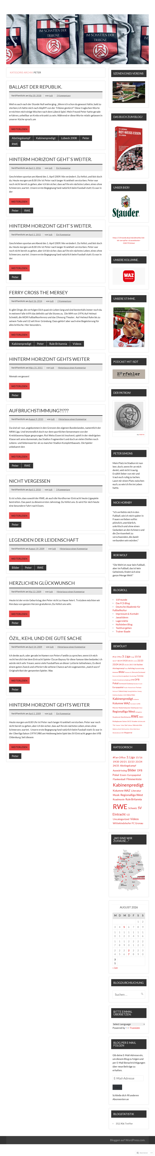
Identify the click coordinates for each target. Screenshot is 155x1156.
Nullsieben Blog (124, 624)
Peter (85, 138)
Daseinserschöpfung (123, 680)
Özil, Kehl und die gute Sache (45, 638)
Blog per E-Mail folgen (124, 1044)
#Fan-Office (117, 657)
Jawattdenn (122, 617)
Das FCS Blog (123, 603)
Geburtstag (122, 691)
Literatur (136, 790)
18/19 (119, 661)
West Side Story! (135, 729)
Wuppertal (128, 733)
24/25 (121, 664)
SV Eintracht (141, 721)
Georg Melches (132, 691)
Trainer (118, 725)
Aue (126, 668)
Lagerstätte (122, 620)
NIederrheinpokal (124, 708)
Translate (135, 1027)
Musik (116, 795)
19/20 (125, 660)
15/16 (138, 656)
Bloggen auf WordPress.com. (127, 1140)
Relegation (138, 712)
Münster (115, 708)
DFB (132, 680)
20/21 (130, 661)
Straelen (134, 721)
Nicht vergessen (29, 481)
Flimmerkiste (131, 687)
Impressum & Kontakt (127, 613)
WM (122, 733)
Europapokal (118, 687)
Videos (77, 343)
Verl (126, 725)
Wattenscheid (117, 729)
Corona (140, 676)
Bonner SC (128, 672)
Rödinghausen (117, 721)
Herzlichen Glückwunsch (42, 583)
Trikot (122, 725)
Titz (114, 725)
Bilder (15, 567)
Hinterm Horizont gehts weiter (49, 359)
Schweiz (132, 808)
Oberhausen (135, 708)
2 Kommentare (64, 301)
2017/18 (132, 665)
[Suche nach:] (129, 994)
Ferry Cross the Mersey (38, 292)
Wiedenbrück (117, 733)
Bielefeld (115, 672)
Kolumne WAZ (121, 703)
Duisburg (130, 684)
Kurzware (133, 703)
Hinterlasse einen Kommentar (72, 367)
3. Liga (126, 656)
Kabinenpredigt (46, 138)
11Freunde (121, 599)
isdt (51, 95)
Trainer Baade (123, 631)
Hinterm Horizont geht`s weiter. (50, 159)
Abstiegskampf (21, 138)
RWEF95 (141, 434)
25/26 (127, 665)
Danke (115, 680)
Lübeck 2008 (69, 138)
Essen (140, 683)
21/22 (135, 661)
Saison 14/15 (126, 721)
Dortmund (122, 684)
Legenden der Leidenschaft (44, 540)
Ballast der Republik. (35, 87)
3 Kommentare (63, 95)
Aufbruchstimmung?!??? (39, 410)
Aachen (140, 664)
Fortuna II (115, 691)
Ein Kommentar (63, 168)
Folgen (117, 1087)
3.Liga (132, 657)
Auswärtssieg (139, 668)
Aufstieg (131, 668)
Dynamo (135, 683)
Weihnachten (126, 729)
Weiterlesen (19, 129)
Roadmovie (116, 717)
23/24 (115, 664)
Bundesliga (133, 676)
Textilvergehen (124, 627)
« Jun (115, 967)
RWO (141, 717)
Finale (125, 687)
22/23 (140, 660)
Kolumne (136, 699)
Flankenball (119, 779)
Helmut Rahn (131, 695)
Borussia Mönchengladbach (121, 676)
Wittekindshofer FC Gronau (128, 823)
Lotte (138, 704)
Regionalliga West (124, 711)
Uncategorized (121, 819)
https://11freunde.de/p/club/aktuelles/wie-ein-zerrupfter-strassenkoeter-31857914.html (129, 240)
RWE (15, 144)
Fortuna (138, 687)
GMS (124, 695)
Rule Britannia (58, 343)
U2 (128, 814)
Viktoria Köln (137, 725)
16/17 (115, 661)
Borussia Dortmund (138, 672)
